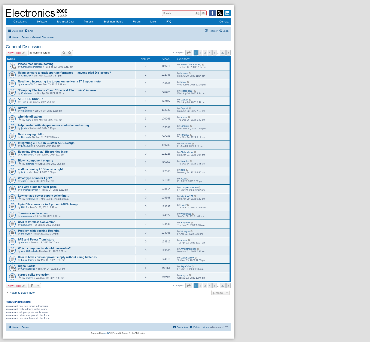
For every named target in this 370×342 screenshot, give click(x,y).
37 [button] (222, 53)
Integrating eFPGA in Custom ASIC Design (46, 143)
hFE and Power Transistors (36, 239)
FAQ (168, 21)
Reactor (185, 161)
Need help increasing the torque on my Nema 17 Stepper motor (60, 81)
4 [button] (209, 53)
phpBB (106, 333)
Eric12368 (26, 146)
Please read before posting (36, 64)
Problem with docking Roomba (38, 230)
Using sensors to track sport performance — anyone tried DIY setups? (64, 72)
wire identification (30, 116)
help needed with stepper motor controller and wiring (53, 125)
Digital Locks (26, 265)
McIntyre (25, 233)
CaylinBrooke (28, 268)
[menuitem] (28, 30)
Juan (23, 181)
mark (28, 120)
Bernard (25, 137)
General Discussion (24, 46)
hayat (183, 82)
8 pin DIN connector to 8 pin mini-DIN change (48, 204)
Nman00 (185, 126)
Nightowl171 (32, 199)
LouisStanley (27, 260)
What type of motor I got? (35, 178)
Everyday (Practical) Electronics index (43, 151)
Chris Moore (27, 93)
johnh (24, 128)
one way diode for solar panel (37, 186)
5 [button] (214, 53)
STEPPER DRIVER (30, 99)
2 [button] (200, 53)
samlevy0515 (28, 84)
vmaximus (26, 110)
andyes (29, 278)
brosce (184, 73)
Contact (223, 21)
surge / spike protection (33, 274)
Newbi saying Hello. (31, 134)
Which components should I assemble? (44, 248)
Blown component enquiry (35, 160)
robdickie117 (187, 91)
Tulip (23, 102)
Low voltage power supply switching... (43, 195)
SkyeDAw (186, 266)
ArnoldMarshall (29, 251)
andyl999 (26, 225)
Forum (136, 21)
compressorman (29, 189)
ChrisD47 (26, 75)
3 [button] (205, 53)
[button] (188, 52)
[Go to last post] (203, 64)
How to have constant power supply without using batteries (57, 257)
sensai (184, 117)
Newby (22, 107)
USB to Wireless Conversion (36, 222)
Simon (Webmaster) (31, 67)
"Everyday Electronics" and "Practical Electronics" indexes (57, 90)
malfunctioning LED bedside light (40, 169)
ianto (23, 172)
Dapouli (184, 99)
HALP (24, 207)
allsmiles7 (31, 164)
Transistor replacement (33, 213)
